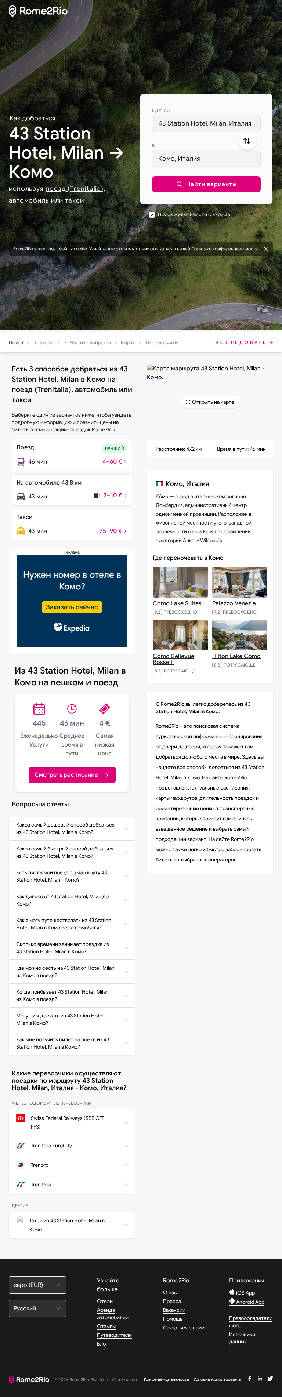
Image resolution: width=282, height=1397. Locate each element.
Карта (128, 342)
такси (74, 200)
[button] (206, 184)
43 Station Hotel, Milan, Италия (205, 123)
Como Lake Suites (177, 603)
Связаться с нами (184, 1327)
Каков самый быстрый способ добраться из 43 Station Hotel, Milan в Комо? (64, 852)
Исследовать (241, 342)
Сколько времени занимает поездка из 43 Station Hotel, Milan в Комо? (62, 948)
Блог (102, 1343)
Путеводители (114, 1335)
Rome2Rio (167, 726)
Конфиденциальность (166, 1379)
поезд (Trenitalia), (75, 189)
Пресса (172, 1301)
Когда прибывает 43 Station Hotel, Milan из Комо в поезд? (62, 995)
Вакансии (174, 1310)
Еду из (161, 110)
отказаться (161, 248)
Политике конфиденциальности (224, 248)
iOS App (245, 1292)
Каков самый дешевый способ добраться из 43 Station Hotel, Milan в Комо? (65, 828)
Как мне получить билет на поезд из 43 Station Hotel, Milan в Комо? (62, 1043)
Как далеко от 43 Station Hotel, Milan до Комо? (62, 900)
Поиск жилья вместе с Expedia (194, 214)
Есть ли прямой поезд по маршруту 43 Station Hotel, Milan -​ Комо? (61, 876)
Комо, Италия (179, 159)
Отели (105, 1301)
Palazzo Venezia (234, 603)
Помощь (172, 1319)
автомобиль (29, 200)
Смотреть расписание (66, 775)
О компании (124, 1380)
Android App (249, 1302)
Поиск (16, 342)
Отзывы (106, 1326)
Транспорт (47, 342)
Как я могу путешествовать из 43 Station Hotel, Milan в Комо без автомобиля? (63, 924)
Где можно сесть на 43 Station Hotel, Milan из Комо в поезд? (65, 972)
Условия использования (218, 1379)
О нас (170, 1292)
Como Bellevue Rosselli (173, 659)
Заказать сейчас (72, 607)
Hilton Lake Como (236, 656)
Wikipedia (211, 540)
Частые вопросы (90, 342)
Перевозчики (162, 342)
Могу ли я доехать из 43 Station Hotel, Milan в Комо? (60, 1019)
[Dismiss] (266, 249)
